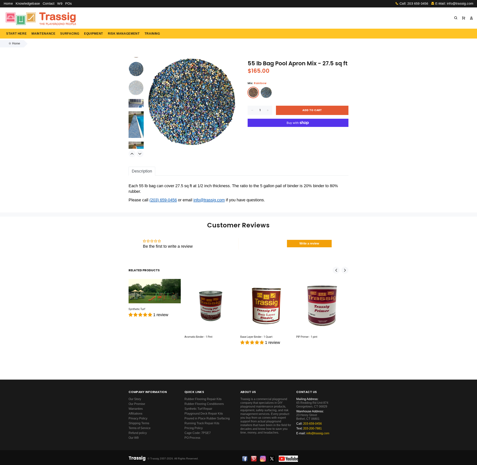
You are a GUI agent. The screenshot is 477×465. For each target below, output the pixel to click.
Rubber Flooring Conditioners (204, 403)
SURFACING (69, 33)
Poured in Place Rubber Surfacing (207, 418)
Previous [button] (132, 153)
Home (8, 3)
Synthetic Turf (137, 309)
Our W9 (134, 437)
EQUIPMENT (93, 33)
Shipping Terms (139, 423)
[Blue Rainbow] (266, 92)
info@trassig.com (209, 200)
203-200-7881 (312, 428)
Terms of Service (140, 428)
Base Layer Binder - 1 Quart (256, 336)
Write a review (309, 243)
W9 (59, 3)
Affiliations (135, 413)
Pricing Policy (193, 428)
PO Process (192, 437)
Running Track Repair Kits (201, 423)
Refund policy (138, 432)
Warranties (136, 408)
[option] (136, 89)
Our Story (135, 399)
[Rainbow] (253, 92)
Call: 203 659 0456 (413, 3)
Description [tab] (142, 171)
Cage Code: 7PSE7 (197, 432)
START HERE (16, 33)
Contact (48, 3)
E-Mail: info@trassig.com (454, 3)
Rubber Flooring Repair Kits (203, 399)
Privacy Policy (138, 418)
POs (68, 3)
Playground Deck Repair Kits (203, 413)
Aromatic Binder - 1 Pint (198, 336)
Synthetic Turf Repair (198, 408)
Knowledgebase (28, 3)
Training (152, 33)
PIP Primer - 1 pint (306, 336)
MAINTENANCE (43, 33)
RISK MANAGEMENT (124, 33)
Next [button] (139, 153)
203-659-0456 (312, 423)
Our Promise (137, 403)
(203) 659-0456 (163, 200)
